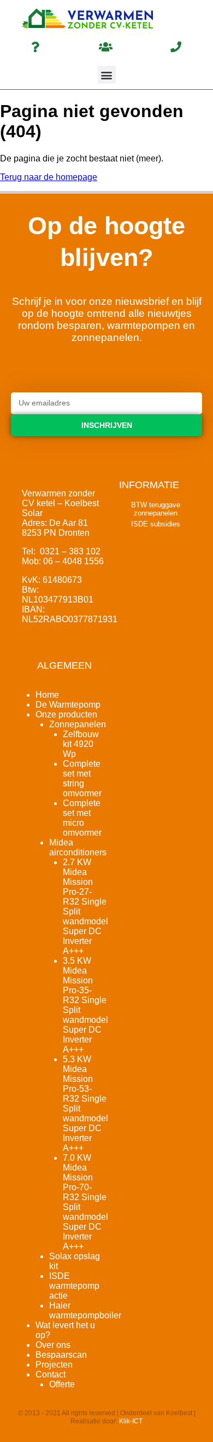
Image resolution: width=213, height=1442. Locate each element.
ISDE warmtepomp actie (74, 1285)
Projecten (54, 1364)
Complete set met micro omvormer (82, 817)
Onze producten (66, 714)
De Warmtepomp (68, 704)
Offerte (62, 1384)
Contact (51, 1374)
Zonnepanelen (77, 724)
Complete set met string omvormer (82, 778)
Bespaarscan (61, 1354)
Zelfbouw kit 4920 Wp (81, 743)
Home (47, 694)
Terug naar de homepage (48, 177)
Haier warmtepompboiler (85, 1310)
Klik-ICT (131, 1421)
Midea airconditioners (77, 847)
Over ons (53, 1345)
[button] (107, 75)
